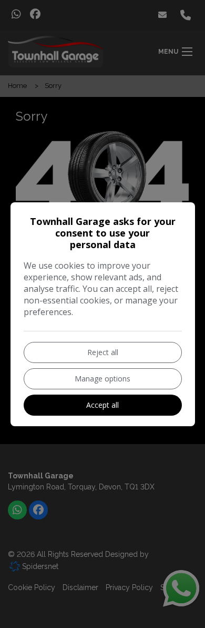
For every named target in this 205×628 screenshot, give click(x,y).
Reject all (102, 352)
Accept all (102, 405)
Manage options (102, 379)
